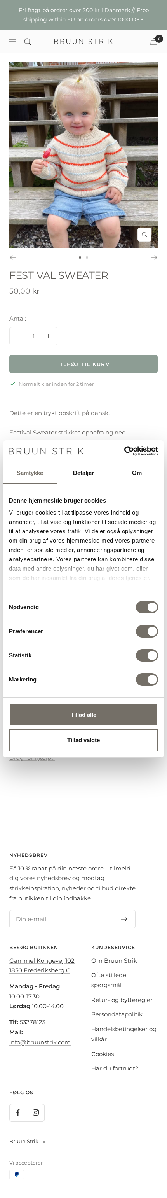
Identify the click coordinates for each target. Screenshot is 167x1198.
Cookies (102, 1054)
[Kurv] (154, 41)
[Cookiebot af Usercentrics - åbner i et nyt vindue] (124, 451)
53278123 (32, 1022)
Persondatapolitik (117, 1014)
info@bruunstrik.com (40, 1042)
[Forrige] (12, 257)
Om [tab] (137, 472)
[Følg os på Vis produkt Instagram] (35, 1112)
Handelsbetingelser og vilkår (124, 1034)
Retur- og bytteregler (122, 1000)
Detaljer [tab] (83, 472)
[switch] (147, 631)
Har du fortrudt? (115, 1068)
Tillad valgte (83, 740)
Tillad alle (83, 714)
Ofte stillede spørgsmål (108, 980)
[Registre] (124, 919)
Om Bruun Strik (114, 960)
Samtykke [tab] (30, 472)
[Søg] (27, 41)
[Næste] (154, 257)
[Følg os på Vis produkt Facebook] (18, 1112)
